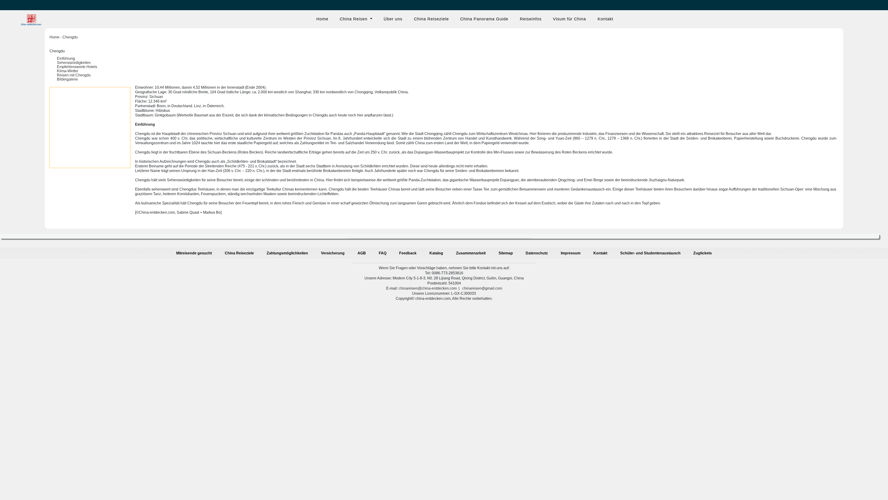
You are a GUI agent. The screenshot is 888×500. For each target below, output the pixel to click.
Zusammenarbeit (471, 253)
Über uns (393, 19)
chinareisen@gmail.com (482, 288)
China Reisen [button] (354, 19)
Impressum (570, 253)
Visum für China (569, 19)
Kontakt (605, 19)
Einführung (66, 58)
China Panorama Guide (484, 19)
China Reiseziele (431, 19)
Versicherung (333, 253)
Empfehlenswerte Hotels (77, 67)
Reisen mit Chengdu (74, 75)
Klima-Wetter (67, 71)
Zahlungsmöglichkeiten (287, 253)
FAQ (382, 253)
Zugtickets (702, 253)
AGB (362, 253)
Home (322, 19)
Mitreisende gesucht (194, 253)
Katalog (436, 253)
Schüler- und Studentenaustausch (650, 253)
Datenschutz (537, 253)
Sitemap (506, 253)
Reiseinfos (531, 19)
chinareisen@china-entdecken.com (428, 288)
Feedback (407, 253)
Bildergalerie (67, 79)
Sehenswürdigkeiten (74, 63)
